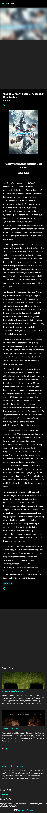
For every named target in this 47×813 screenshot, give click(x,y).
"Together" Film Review (10, 728)
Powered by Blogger (25, 810)
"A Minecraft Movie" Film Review (13, 691)
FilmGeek (10, 3)
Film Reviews (7, 583)
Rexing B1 (4, 794)
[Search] (44, 3)
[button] (4, 104)
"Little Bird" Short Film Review (12, 766)
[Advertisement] (23, 64)
